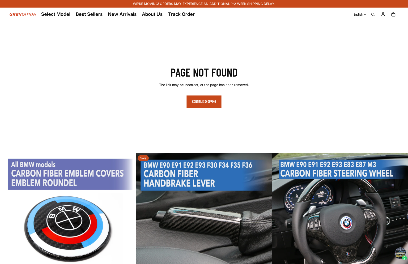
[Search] (373, 14)
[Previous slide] (7, 221)
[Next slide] (129, 221)
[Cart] (393, 14)
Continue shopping (204, 102)
